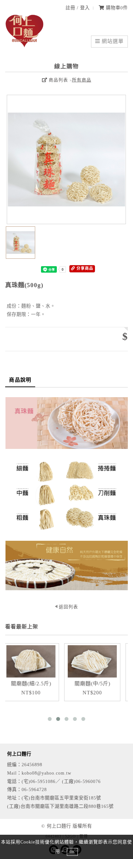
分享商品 (84, 268)
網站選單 (112, 41)
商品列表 (57, 80)
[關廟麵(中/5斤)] (82, 661)
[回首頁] (24, 46)
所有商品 (81, 80)
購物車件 (116, 7)
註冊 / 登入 (78, 7)
